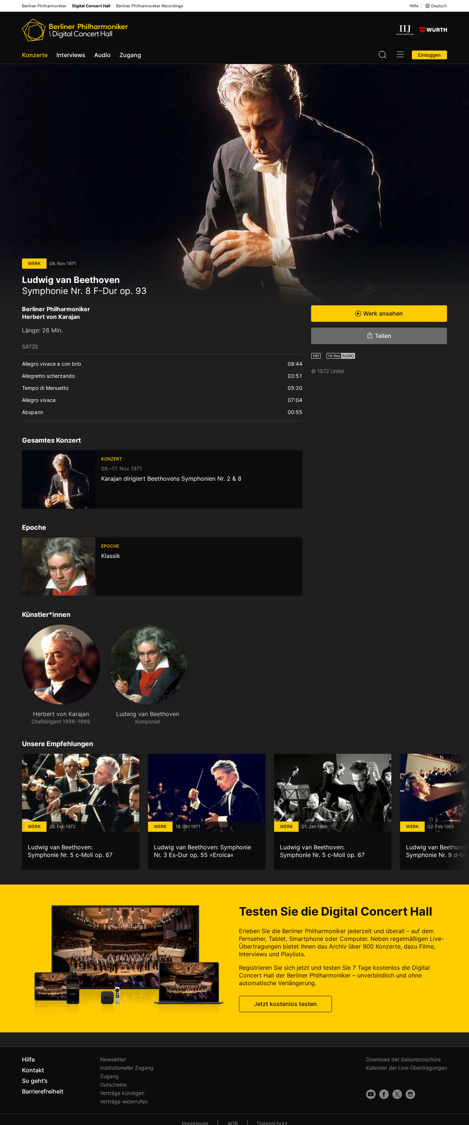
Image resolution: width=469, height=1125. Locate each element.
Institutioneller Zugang (127, 1068)
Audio (102, 55)
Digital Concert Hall (91, 6)
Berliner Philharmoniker (44, 6)
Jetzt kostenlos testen (285, 1003)
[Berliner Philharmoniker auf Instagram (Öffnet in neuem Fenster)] (410, 1094)
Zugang (130, 55)
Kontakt (33, 1070)
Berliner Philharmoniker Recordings (149, 6)
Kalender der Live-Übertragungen (406, 1068)
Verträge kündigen (122, 1093)
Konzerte (35, 55)
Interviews (70, 55)
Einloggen (429, 55)
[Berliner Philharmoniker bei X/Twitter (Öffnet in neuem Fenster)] (397, 1094)
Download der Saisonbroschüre (403, 1059)
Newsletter (113, 1059)
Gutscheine (113, 1084)
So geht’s (35, 1080)
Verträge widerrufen (124, 1101)
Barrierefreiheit (42, 1091)
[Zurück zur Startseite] (75, 30)
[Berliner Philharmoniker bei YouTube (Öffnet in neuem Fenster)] (371, 1094)
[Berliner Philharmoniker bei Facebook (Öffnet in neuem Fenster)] (384, 1094)
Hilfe (414, 6)
